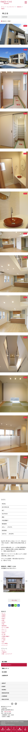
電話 (25, 729)
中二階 (3, 634)
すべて (3, 613)
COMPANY (4, 696)
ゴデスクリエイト (11, 724)
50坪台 (3, 632)
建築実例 (4, 625)
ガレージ (4, 629)
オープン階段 (5, 627)
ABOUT (4, 683)
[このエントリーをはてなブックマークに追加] (18, 605)
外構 (3, 620)
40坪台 (3, 638)
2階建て (4, 615)
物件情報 (20, 729)
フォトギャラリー (6, 665)
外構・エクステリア (7, 653)
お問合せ (3, 729)
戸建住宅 (4, 652)
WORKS (4, 689)
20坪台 (3, 622)
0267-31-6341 (7, 711)
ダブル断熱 (5, 643)
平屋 (3, 624)
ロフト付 (4, 631)
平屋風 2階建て (6, 636)
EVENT (3, 686)
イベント (14, 729)
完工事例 (4, 672)
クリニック (5, 645)
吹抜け (3, 618)
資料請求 (8, 729)
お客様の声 (5, 675)
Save (26, 25)
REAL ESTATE (5, 699)
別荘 (3, 641)
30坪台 (3, 616)
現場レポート (5, 668)
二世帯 (3, 640)
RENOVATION (5, 693)
